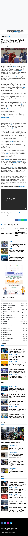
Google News (20, 213)
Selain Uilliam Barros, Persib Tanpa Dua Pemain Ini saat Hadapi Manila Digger (16, 251)
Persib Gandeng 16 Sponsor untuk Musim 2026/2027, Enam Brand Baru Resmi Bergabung (17, 371)
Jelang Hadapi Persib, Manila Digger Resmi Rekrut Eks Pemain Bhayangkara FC (17, 358)
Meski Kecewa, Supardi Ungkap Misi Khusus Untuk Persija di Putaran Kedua (21, 232)
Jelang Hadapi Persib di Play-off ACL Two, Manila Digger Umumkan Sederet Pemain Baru (17, 364)
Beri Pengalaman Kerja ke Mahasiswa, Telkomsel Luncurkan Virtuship (16, 403)
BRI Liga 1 (16, 224)
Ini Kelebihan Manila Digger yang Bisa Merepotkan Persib (17, 377)
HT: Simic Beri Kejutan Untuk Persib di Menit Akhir (6, 232)
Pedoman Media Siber (5, 529)
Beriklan (11, 529)
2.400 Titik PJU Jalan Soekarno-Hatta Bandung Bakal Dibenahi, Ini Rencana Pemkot (13, 441)
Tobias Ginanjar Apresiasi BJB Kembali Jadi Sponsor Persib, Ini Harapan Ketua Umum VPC (17, 484)
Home (4, 36)
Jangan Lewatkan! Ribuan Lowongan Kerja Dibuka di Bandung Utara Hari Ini (16, 456)
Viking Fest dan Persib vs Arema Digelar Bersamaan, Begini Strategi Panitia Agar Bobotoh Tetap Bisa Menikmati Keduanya (17, 510)
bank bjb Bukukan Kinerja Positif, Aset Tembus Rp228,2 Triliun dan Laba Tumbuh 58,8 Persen (18, 409)
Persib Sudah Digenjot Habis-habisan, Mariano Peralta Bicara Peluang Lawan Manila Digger (17, 351)
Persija (8, 67)
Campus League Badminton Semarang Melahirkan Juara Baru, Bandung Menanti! (16, 259)
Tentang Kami (3, 528)
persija (10, 224)
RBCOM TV (22, 186)
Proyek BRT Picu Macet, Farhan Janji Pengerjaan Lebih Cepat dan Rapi (17, 471)
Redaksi (8, 528)
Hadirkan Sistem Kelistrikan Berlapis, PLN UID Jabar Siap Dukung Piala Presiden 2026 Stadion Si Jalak (16, 417)
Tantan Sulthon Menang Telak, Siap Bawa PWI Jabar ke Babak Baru (17, 396)
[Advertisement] (14, 15)
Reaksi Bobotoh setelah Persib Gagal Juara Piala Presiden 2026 (17, 496)
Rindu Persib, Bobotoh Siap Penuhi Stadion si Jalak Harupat (17, 502)
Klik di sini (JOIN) (5, 117)
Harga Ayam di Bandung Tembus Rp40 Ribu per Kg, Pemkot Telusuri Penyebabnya (17, 448)
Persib (2, 46)
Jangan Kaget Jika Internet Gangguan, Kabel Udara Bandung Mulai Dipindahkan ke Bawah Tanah (17, 463)
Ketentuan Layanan (14, 528)
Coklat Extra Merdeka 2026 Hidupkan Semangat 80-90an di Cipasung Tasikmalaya (17, 491)
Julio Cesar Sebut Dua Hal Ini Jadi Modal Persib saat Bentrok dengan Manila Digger (17, 244)
